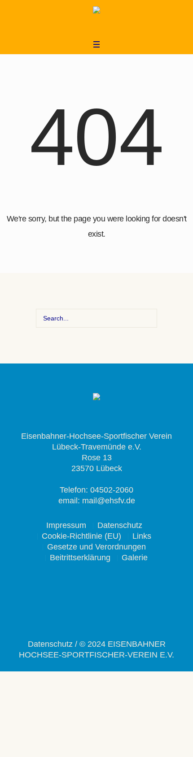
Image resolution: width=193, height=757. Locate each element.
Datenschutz (119, 525)
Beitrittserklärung (80, 557)
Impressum (66, 525)
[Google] (101, 27)
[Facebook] (89, 27)
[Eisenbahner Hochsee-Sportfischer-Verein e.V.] (96, 11)
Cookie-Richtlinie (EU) (81, 536)
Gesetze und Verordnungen (96, 546)
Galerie (135, 557)
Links (141, 536)
